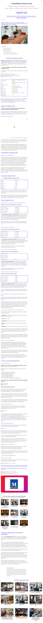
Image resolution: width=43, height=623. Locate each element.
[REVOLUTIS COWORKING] (24, 513)
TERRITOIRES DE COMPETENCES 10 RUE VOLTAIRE (35, 619)
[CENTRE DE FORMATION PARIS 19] (5, 502)
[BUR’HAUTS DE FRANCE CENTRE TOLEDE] (5, 523)
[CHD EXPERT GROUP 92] (5, 513)
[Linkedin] (32, 20)
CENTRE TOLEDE (24, 506)
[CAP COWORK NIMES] (14, 523)
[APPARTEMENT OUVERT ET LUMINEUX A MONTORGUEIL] (7, 612)
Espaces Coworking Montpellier (10, 473)
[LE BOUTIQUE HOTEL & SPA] (21, 612)
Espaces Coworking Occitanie (21, 16)
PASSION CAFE (7, 604)
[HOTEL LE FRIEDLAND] (35, 586)
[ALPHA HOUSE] (21, 586)
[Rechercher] (41, 1)
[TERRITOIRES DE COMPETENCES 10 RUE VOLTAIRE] (35, 612)
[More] (36, 20)
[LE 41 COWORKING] (14, 502)
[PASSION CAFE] (7, 599)
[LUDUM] (7, 586)
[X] (30, 20)
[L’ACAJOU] (24, 523)
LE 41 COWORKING (14, 506)
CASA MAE (21, 604)
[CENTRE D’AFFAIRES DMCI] (14, 513)
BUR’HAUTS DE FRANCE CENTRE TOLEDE (5, 528)
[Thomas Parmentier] (4, 571)
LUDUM (7, 592)
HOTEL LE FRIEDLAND (35, 592)
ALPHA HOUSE (21, 592)
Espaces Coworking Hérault (32, 16)
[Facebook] (28, 20)
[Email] (34, 20)
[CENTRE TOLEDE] (24, 502)
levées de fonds (10, 453)
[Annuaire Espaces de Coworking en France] (21, 3)
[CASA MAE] (21, 599)
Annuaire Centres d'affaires (11, 16)
